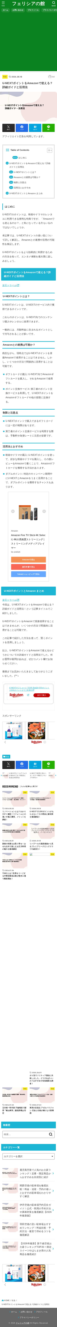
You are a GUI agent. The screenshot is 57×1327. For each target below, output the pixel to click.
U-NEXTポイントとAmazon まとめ (26, 193)
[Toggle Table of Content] (48, 150)
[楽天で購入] (28, 695)
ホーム (5, 10)
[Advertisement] (28, 43)
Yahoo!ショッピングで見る (28, 574)
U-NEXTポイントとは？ (25, 172)
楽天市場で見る (28, 567)
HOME (7, 1300)
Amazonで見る (28, 560)
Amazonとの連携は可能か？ (27, 177)
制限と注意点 (20, 182)
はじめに (22, 157)
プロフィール (33, 10)
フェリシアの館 (28, 3)
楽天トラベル (9, 285)
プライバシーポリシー (29, 1317)
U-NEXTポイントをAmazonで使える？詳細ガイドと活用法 (29, 165)
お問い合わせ (18, 10)
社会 (5, 77)
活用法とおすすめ (22, 188)
